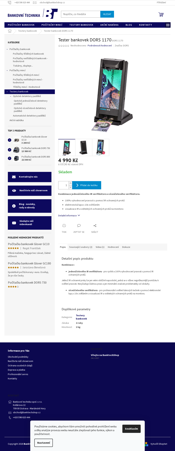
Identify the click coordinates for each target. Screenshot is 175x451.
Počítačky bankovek (20, 49)
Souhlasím (131, 429)
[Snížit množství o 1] (70, 187)
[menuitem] (21, 25)
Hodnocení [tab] (113, 247)
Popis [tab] (63, 247)
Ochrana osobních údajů (20, 365)
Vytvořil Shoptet (159, 444)
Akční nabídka (17, 120)
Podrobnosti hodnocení (100, 45)
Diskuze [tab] (126, 247)
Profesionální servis (18, 374)
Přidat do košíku (89, 185)
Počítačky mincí (17, 70)
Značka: (122, 45)
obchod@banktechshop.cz (27, 412)
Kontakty (12, 378)
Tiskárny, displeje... (23, 66)
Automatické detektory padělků (29, 115)
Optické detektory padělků (27, 96)
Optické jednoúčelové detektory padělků (31, 102)
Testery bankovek (19, 91)
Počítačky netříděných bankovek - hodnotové (30, 60)
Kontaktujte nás (28, 177)
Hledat (107, 14)
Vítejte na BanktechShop (105, 355)
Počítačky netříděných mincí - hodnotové (28, 81)
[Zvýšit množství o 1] (70, 183)
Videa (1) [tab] (100, 247)
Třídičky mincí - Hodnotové (26, 87)
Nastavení (43, 443)
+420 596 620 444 (21, 417)
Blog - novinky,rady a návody (27, 206)
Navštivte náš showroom (33, 190)
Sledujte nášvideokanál (26, 223)
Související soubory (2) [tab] (80, 247)
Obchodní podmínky (18, 357)
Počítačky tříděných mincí (26, 75)
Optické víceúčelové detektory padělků (30, 110)
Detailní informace (67, 215)
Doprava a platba (16, 370)
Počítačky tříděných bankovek (28, 54)
